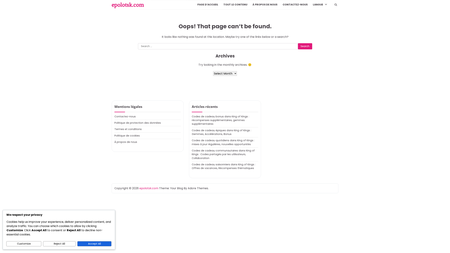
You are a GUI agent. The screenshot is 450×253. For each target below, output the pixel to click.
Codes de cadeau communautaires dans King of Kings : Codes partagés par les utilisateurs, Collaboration (223, 154)
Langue (318, 4)
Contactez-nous (295, 4)
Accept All (94, 243)
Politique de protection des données (137, 123)
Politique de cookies (127, 135)
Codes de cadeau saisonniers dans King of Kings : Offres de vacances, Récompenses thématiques (223, 166)
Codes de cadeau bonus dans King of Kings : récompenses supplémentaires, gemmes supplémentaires (220, 120)
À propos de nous (265, 4)
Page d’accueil (207, 4)
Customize (24, 243)
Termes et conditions (128, 129)
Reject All (59, 243)
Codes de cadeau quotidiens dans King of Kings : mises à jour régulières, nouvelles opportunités (223, 142)
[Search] (335, 4)
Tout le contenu (235, 4)
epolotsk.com (128, 4)
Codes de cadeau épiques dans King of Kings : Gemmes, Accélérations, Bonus (221, 132)
